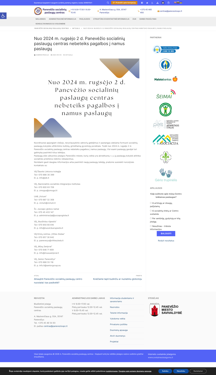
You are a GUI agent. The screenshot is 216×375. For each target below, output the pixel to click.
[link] (3, 15)
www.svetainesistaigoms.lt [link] (160, 357)
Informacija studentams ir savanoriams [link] (122, 300)
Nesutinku (181, 371)
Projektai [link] (114, 341)
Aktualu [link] (69, 55)
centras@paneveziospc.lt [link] (171, 11)
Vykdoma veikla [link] (117, 318)
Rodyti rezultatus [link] (166, 240)
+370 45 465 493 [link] (146, 11)
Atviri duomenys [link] (117, 336)
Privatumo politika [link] (118, 324)
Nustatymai (198, 371)
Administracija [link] (42, 55)
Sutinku (165, 371)
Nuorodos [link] (114, 307)
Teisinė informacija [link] (119, 313)
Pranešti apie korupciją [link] (125, 3)
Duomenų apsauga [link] (119, 330)
